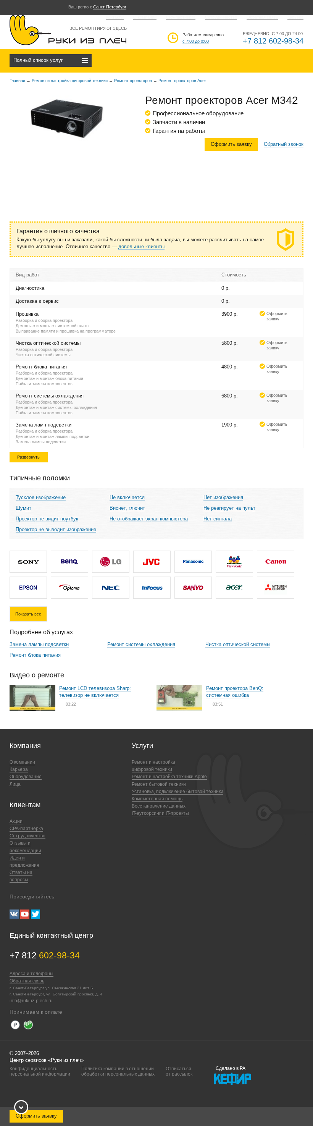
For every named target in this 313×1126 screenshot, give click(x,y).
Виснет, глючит (127, 508)
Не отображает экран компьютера (149, 519)
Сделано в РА (230, 1068)
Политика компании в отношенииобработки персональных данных (118, 1071)
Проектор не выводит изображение (56, 529)
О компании (144, 17)
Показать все (28, 614)
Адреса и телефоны (31, 973)
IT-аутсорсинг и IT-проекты (160, 813)
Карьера (295, 17)
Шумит (23, 508)
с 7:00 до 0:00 (195, 41)
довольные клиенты (141, 246)
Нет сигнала (217, 519)
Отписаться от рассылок (179, 1071)
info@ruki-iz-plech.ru (31, 1000)
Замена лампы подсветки (39, 644)
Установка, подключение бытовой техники (177, 791)
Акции (16, 821)
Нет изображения (223, 497)
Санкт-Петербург (109, 7)
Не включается (127, 497)
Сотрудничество (221, 17)
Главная (17, 80)
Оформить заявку (231, 144)
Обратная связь (262, 17)
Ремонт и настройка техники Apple (169, 776)
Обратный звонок (283, 144)
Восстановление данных (159, 806)
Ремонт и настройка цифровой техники (70, 80)
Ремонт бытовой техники (159, 784)
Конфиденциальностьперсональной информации (40, 1071)
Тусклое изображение (41, 497)
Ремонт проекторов (133, 80)
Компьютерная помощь (157, 798)
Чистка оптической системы (237, 644)
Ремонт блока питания (35, 655)
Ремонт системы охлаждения (141, 644)
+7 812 (45, 955)
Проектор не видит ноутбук (47, 519)
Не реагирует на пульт (229, 508)
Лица (15, 784)
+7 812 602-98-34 (273, 41)
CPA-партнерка (180, 17)
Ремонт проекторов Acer (182, 80)
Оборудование (26, 776)
